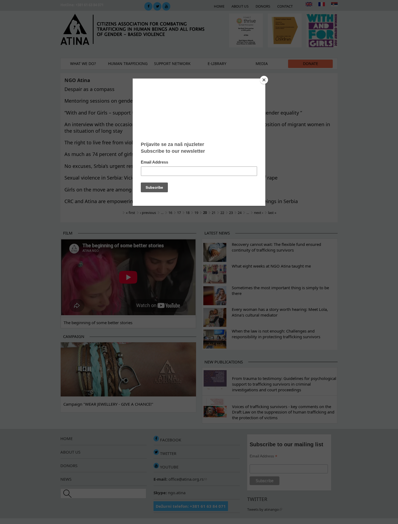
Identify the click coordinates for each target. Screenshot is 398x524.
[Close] (264, 80)
